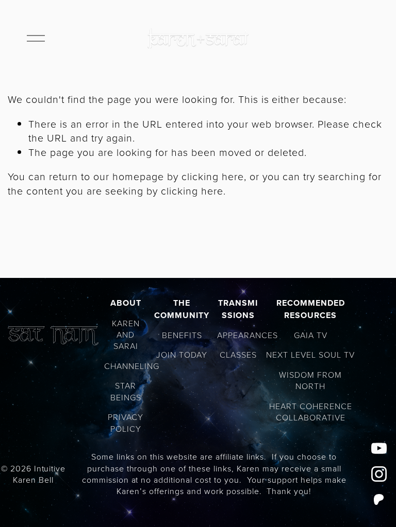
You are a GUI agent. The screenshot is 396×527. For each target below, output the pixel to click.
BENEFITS (182, 335)
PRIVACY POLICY (125, 422)
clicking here (213, 176)
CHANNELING (131, 366)
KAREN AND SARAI (126, 335)
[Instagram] (379, 474)
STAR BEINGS (125, 391)
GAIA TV (310, 335)
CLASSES (238, 354)
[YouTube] (379, 448)
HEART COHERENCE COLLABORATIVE (310, 411)
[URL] (379, 499)
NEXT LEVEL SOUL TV (310, 354)
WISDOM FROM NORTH (310, 380)
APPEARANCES (247, 335)
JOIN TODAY (181, 354)
